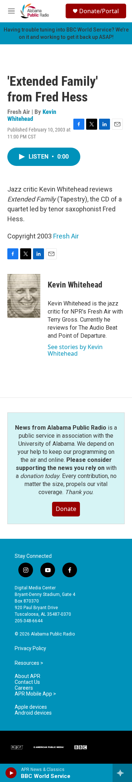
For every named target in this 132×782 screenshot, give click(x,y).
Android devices (33, 713)
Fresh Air (66, 236)
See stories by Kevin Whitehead (75, 350)
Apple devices (31, 707)
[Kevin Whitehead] (23, 296)
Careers (24, 688)
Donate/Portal (99, 11)
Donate (66, 509)
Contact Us (27, 682)
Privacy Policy (30, 648)
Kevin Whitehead (31, 115)
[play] (11, 773)
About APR (27, 676)
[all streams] (122, 773)
